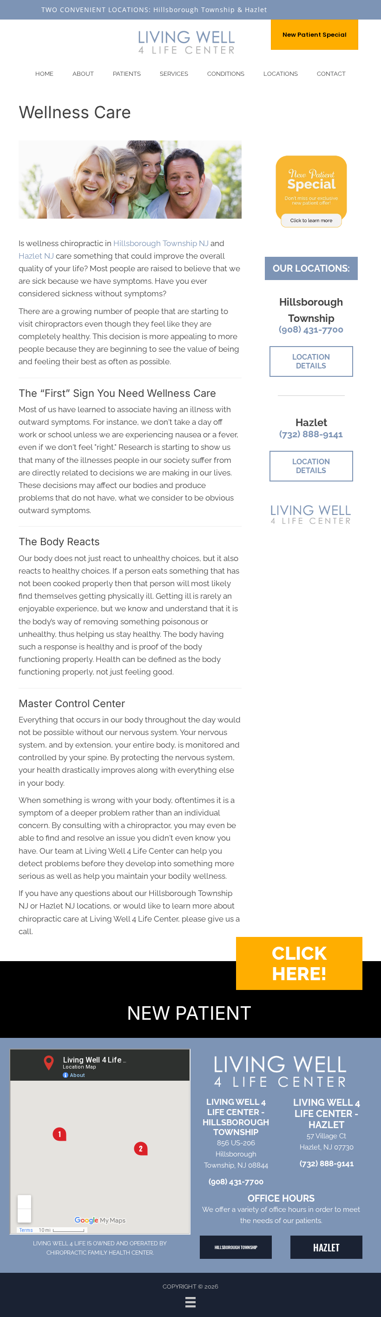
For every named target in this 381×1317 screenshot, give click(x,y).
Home (44, 73)
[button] (299, 963)
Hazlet (256, 9)
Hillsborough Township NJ (161, 243)
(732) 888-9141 (311, 434)
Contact (331, 73)
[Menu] (190, 1302)
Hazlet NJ (36, 256)
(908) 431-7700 (311, 329)
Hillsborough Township (194, 9)
